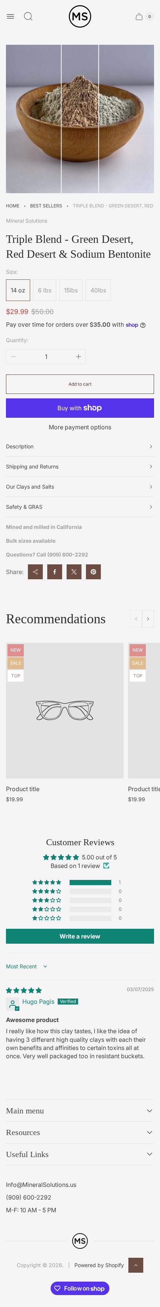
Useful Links (27, 1154)
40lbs (98, 290)
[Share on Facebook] (54, 571)
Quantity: (17, 340)
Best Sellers (46, 206)
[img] (24, 990)
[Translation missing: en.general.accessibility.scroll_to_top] (135, 1265)
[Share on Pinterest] (93, 571)
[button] (47, 882)
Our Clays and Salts (30, 486)
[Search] (28, 16)
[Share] (35, 571)
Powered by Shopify (99, 1265)
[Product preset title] (65, 710)
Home (12, 206)
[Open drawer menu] (10, 16)
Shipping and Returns (32, 466)
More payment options (80, 427)
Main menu (25, 1110)
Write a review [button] (80, 936)
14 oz (18, 290)
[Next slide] (148, 619)
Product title (22, 789)
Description (19, 446)
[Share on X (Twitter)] (74, 571)
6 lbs (44, 290)
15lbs (71, 290)
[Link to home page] (80, 1241)
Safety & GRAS (24, 507)
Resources (23, 1132)
